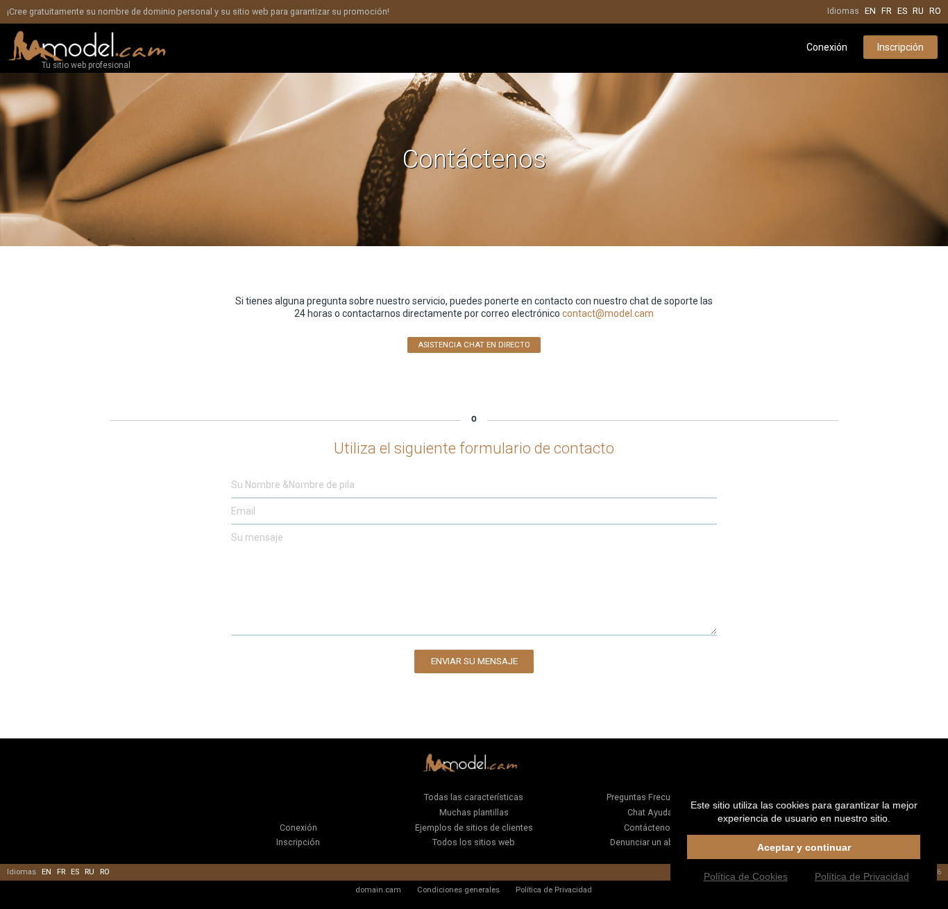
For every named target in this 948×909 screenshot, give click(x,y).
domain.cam (378, 889)
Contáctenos (649, 827)
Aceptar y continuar (804, 847)
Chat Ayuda (649, 812)
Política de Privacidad (554, 889)
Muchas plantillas (474, 812)
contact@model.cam (608, 313)
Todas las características (473, 797)
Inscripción (900, 47)
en (870, 11)
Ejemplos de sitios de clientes (474, 827)
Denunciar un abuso (649, 842)
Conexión (826, 47)
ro (935, 11)
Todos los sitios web (473, 842)
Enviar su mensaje (474, 661)
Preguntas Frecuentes (650, 797)
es (902, 11)
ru (918, 11)
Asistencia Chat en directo (474, 344)
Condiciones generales (458, 889)
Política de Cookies (746, 876)
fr (886, 11)
